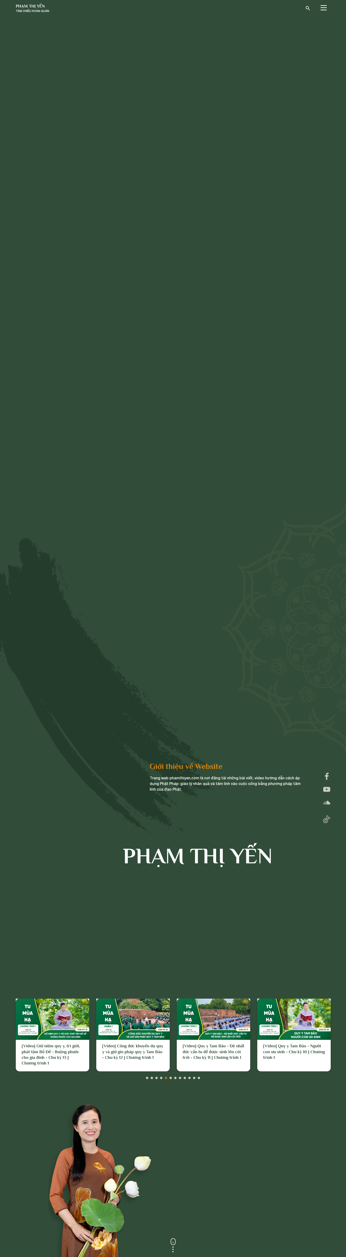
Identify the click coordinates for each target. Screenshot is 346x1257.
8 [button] (180, 1076)
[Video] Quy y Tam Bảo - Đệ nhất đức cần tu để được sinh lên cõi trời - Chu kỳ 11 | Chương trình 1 (133, 1052)
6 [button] (170, 1076)
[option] (52, 1035)
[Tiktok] (326, 818)
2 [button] (151, 1076)
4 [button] (161, 1076)
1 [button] (147, 1076)
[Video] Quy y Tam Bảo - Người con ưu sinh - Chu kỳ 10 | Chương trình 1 (213, 1052)
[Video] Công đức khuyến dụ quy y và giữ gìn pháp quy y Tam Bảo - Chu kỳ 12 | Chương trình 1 (52, 1052)
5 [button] (166, 1076)
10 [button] (189, 1076)
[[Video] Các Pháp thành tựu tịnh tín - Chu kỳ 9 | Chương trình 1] (294, 1019)
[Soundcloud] (326, 802)
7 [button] (175, 1076)
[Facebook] (326, 776)
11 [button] (194, 1076)
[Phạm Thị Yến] (32, 8)
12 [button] (199, 1076)
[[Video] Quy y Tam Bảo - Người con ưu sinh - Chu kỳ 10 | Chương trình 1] (213, 1019)
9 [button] (184, 1076)
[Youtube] (326, 789)
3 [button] (156, 1076)
